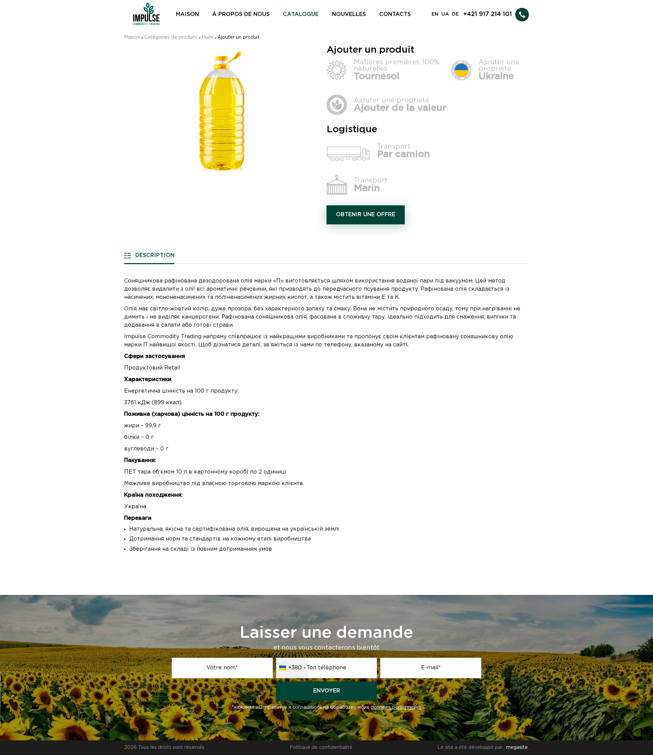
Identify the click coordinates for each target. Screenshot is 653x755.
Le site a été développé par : (483, 747)
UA (445, 14)
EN (435, 14)
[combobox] (292, 668)
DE (455, 14)
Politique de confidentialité (321, 747)
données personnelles (396, 707)
